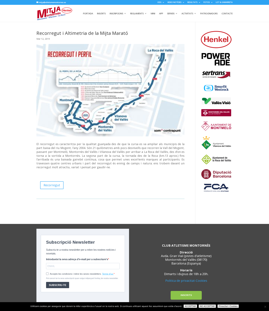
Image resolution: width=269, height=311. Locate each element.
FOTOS (206, 2)
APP (161, 13)
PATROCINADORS (208, 13)
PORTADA (88, 13)
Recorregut (52, 185)
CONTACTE (227, 13)
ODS (159, 2)
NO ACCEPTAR (207, 306)
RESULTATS (192, 2)
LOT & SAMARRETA (224, 2)
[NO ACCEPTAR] (265, 306)
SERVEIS (170, 13)
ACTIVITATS (187, 13)
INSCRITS (101, 13)
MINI (153, 13)
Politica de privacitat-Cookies (186, 281)
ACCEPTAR (190, 306)
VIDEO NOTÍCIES (174, 2)
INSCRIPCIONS (116, 13)
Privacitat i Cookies (228, 306)
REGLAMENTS (137, 13)
